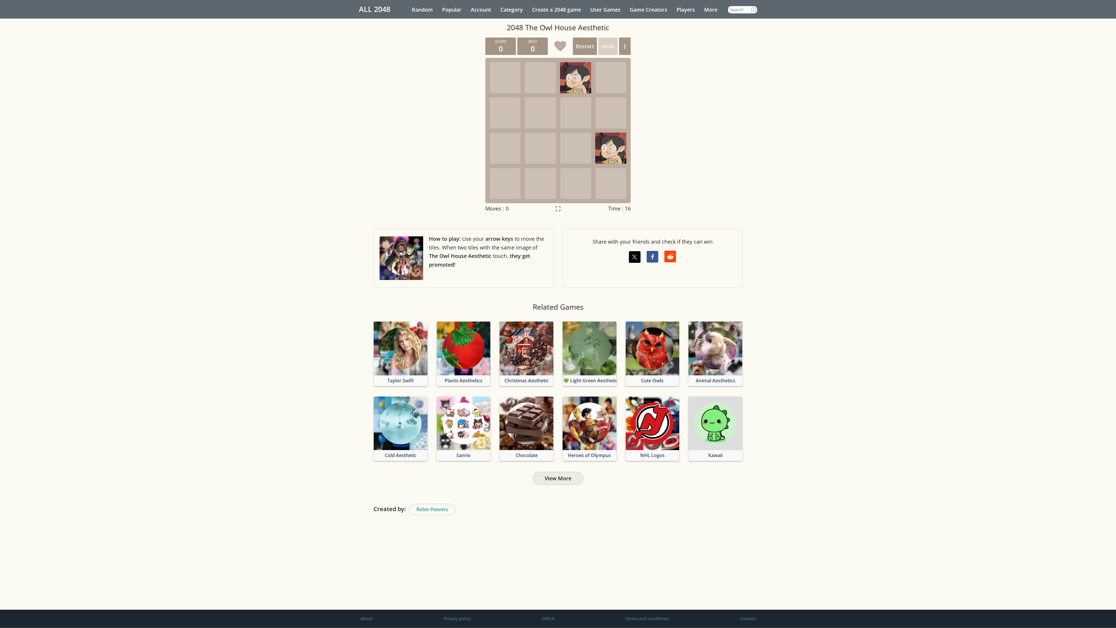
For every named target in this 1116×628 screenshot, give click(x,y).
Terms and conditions (647, 618)
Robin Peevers (432, 509)
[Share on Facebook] (652, 257)
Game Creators (648, 9)
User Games (605, 9)
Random (422, 9)
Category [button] (511, 9)
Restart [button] (585, 46)
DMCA (548, 618)
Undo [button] (608, 46)
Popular (452, 9)
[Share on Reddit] (670, 256)
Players (686, 9)
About (366, 618)
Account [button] (481, 9)
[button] (625, 46)
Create (556, 9)
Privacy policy (457, 618)
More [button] (711, 9)
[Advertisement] (426, 125)
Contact (748, 618)
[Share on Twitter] (635, 257)
